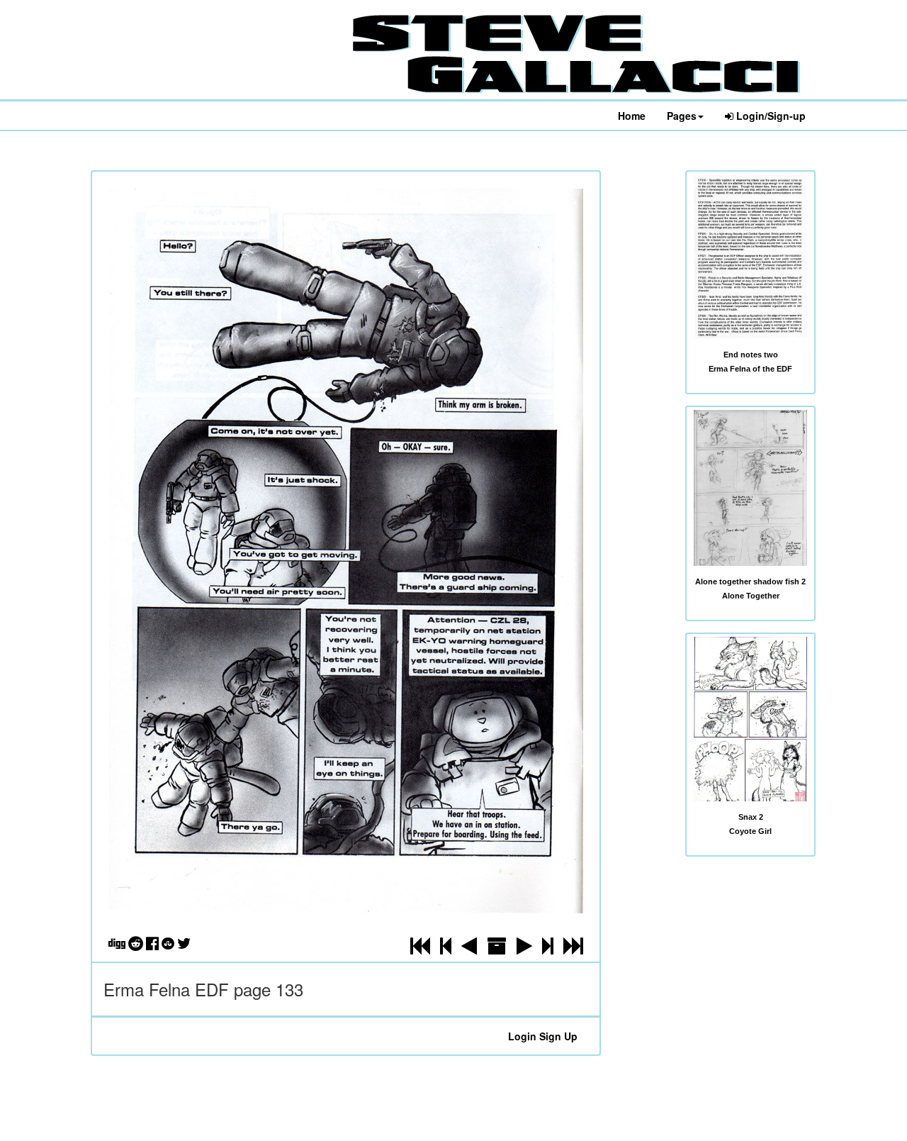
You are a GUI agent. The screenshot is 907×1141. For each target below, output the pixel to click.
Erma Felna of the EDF (750, 368)
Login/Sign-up (769, 115)
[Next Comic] (524, 949)
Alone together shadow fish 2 (750, 581)
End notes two (750, 354)
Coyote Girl (750, 831)
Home (632, 115)
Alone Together (750, 595)
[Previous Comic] (469, 949)
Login (522, 1036)
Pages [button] (682, 115)
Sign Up (558, 1036)
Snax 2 (750, 817)
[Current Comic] (573, 949)
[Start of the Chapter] (445, 949)
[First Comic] (420, 949)
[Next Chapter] (547, 949)
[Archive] (497, 949)
